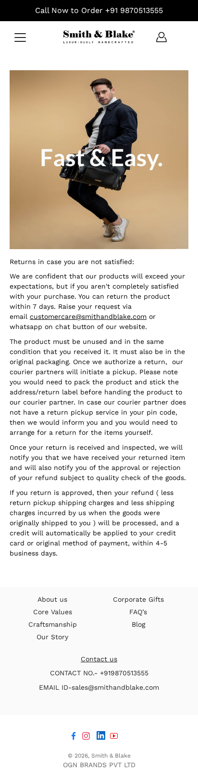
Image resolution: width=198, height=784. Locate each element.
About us (52, 599)
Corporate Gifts (138, 599)
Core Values (52, 612)
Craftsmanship (52, 624)
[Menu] (20, 37)
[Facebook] (73, 736)
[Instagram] (86, 736)
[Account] (161, 37)
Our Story (52, 637)
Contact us (99, 659)
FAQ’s (138, 612)
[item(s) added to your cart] (180, 37)
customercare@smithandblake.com (88, 316)
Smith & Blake (111, 755)
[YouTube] (114, 736)
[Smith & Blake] (99, 37)
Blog (138, 624)
